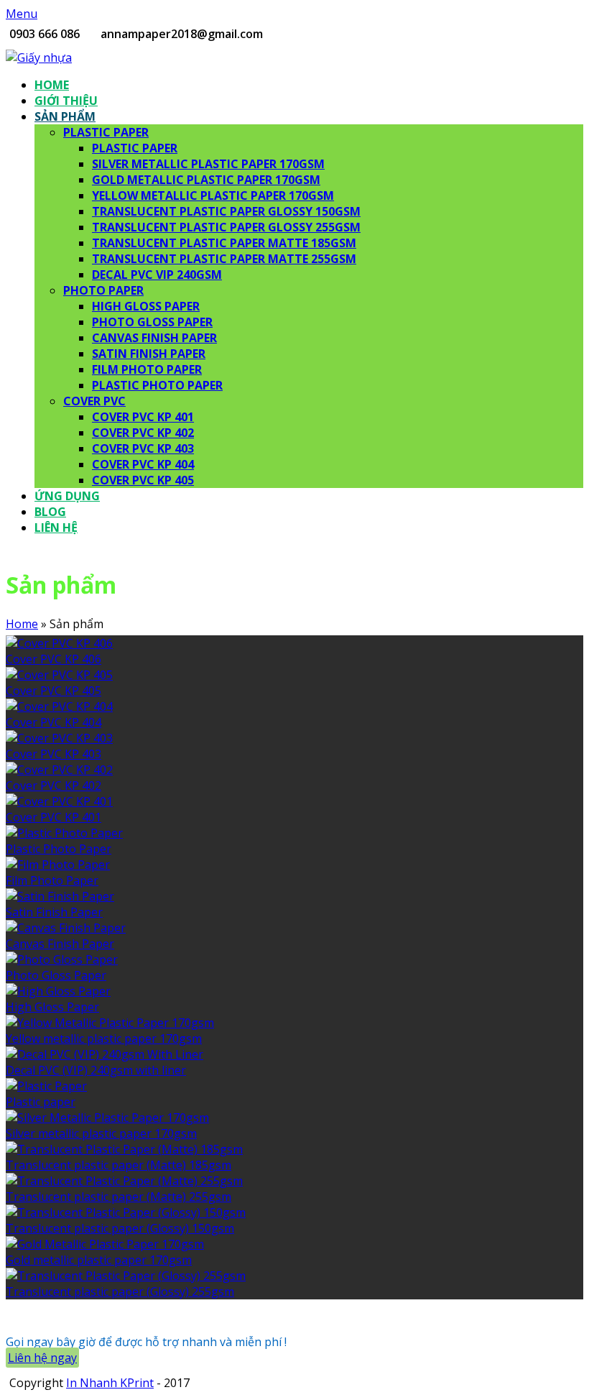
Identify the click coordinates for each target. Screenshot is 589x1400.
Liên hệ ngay (42, 1358)
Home (22, 624)
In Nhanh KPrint (110, 1383)
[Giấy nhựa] (39, 57)
